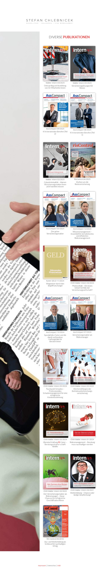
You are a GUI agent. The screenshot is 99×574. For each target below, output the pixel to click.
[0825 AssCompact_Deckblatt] (82, 110)
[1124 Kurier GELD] (55, 262)
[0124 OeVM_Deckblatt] (82, 420)
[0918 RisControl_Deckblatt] (55, 521)
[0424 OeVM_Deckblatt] (82, 263)
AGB (59, 566)
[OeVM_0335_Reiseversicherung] (82, 63)
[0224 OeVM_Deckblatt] (55, 420)
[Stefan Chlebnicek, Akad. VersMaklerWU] (50, 21)
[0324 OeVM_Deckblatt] (55, 366)
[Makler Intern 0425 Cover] (55, 63)
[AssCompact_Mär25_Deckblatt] (55, 209)
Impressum (42, 566)
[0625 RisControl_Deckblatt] (82, 159)
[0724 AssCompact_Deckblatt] (82, 312)
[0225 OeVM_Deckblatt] (55, 160)
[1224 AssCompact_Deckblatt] (82, 209)
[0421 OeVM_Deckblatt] (82, 471)
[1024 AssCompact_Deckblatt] (55, 313)
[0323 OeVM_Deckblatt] (82, 366)
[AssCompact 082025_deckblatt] (55, 110)
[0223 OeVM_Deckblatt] (55, 471)
